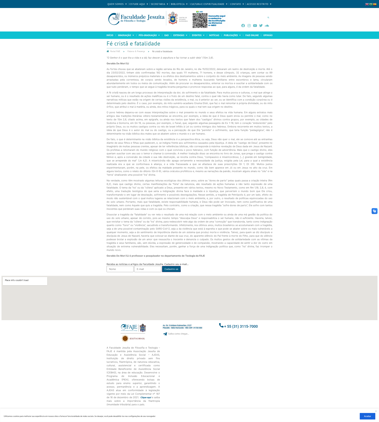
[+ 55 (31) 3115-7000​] (221, 325)
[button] (268, 17)
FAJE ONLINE (252, 35)
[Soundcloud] (267, 26)
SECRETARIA (158, 4)
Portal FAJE (115, 51)
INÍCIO (109, 35)
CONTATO (235, 4)
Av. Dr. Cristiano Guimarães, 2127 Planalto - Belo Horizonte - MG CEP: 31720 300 (182, 326)
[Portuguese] (371, 4)
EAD (166, 35)
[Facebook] (243, 26)
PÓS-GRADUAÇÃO (148, 35)
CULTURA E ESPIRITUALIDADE (207, 4)
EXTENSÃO (178, 35)
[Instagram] (249, 26)
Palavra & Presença (136, 51)
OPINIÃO (268, 35)
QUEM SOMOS (115, 4)
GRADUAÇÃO (124, 35)
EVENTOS (196, 35)
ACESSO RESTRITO (257, 4)
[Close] (376, 411)
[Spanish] (375, 4)
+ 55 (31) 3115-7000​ (241, 326)
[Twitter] (261, 26)
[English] (367, 4)
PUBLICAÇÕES (231, 35)
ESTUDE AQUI (137, 4)
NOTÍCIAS (214, 35)
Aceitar (367, 416)
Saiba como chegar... (178, 333)
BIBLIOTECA (178, 4)
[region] (189, 415)
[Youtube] (255, 26)
